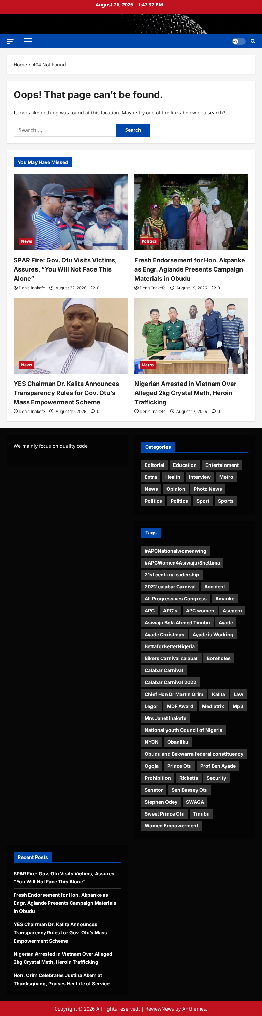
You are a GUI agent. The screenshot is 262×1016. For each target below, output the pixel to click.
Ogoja (152, 766)
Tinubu (201, 814)
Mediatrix (213, 706)
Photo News (208, 489)
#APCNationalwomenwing (175, 551)
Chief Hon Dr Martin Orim (174, 694)
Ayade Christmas (164, 634)
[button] (10, 41)
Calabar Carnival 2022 (170, 682)
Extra (151, 477)
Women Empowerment (171, 826)
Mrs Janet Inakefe (165, 718)
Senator (154, 790)
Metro (148, 365)
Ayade (226, 622)
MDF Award (180, 706)
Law (238, 694)
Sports (226, 501)
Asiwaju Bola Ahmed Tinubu (177, 622)
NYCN (152, 742)
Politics (149, 241)
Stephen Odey (161, 802)
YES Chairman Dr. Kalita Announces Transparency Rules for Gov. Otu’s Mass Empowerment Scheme (66, 393)
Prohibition (158, 778)
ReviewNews (159, 1008)
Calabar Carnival (164, 670)
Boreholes (219, 658)
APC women (200, 610)
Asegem (232, 610)
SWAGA (195, 802)
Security (216, 778)
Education (185, 465)
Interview (200, 477)
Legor (151, 706)
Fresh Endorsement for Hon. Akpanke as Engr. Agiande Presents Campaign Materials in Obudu (189, 269)
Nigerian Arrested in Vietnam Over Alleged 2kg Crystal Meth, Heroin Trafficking (185, 393)
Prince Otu (179, 766)
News (26, 241)
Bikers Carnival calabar (171, 658)
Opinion (175, 489)
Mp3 (238, 706)
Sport (202, 501)
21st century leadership (172, 574)
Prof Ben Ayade (218, 766)
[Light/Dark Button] (239, 41)
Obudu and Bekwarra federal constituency (194, 754)
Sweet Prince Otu (165, 814)
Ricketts (188, 778)
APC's (170, 610)
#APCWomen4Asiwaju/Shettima (182, 563)
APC (150, 610)
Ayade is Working (213, 634)
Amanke (224, 598)
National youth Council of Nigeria (183, 730)
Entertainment (222, 465)
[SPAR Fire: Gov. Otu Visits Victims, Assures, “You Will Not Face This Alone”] (71, 212)
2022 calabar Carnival (170, 586)
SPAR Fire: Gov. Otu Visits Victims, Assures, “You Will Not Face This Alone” (65, 269)
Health (172, 477)
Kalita (218, 694)
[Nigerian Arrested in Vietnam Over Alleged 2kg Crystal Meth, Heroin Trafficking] (191, 336)
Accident (214, 586)
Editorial (154, 465)
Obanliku (177, 742)
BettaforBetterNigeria (170, 646)
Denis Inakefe (32, 288)
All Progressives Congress (176, 598)
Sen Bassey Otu (190, 790)
